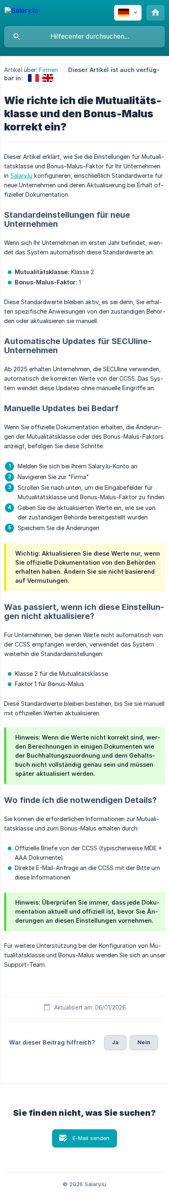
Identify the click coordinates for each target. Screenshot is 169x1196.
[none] (21, 12)
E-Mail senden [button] (91, 1138)
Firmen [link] (48, 69)
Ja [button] (115, 1042)
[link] (33, 78)
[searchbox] (84, 36)
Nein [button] (143, 1042)
